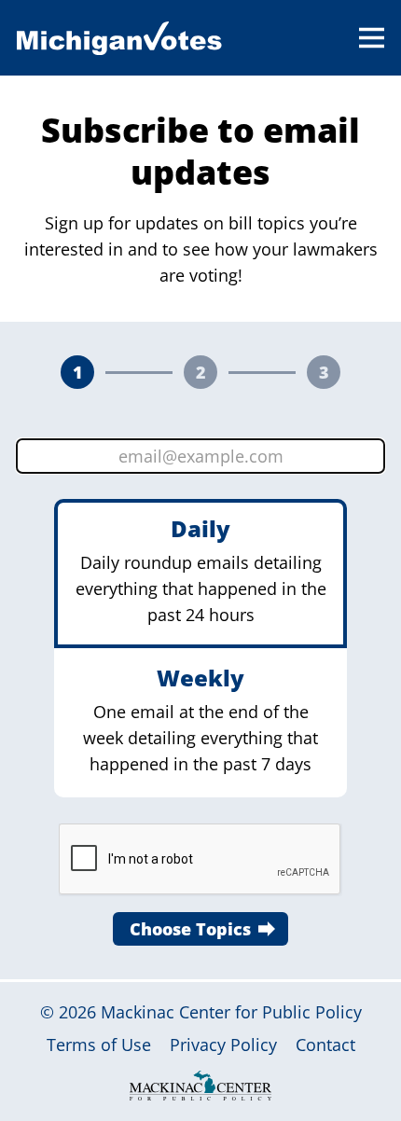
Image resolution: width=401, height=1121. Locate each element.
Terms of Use (99, 1044)
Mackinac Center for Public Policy (231, 1012)
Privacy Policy (223, 1044)
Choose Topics (190, 929)
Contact (325, 1044)
